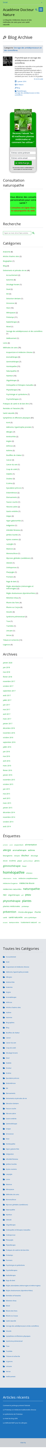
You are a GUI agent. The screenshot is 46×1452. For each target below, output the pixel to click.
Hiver (8, 308)
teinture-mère (14, 922)
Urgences (6, 644)
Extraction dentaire (13, 298)
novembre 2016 (9, 733)
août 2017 (7, 695)
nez (4, 894)
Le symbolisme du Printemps (13, 1414)
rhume (37, 912)
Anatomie (6, 252)
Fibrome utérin (11, 507)
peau (28, 894)
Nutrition (9, 376)
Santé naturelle (8, 413)
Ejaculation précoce (13, 488)
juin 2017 (6, 705)
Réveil (8, 326)
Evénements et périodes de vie (14, 270)
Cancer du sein (11, 464)
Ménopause (10, 312)
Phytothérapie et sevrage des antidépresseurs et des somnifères (28, 60)
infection (29, 873)
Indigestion (10, 525)
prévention (9, 911)
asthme (31, 850)
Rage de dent (11, 581)
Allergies (9, 432)
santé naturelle (16, 917)
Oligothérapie (11, 380)
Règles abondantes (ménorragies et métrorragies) (23, 1286)
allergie (7, 850)
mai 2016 (6, 756)
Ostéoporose (11, 567)
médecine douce (26, 883)
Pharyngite (10, 572)
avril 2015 (6, 798)
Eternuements (11, 497)
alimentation (31, 844)
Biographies (7, 261)
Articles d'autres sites (11, 256)
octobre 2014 (8, 822)
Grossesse (10, 303)
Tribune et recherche (11, 640)
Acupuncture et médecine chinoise (19, 352)
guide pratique (28, 861)
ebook (5, 861)
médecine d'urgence (10, 883)
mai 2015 (6, 794)
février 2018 (7, 677)
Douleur (9, 478)
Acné (8, 422)
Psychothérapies (12, 399)
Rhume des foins (12, 602)
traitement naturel (29, 922)
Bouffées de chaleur (14, 455)
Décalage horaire (12, 284)
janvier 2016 (7, 775)
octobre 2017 (8, 686)
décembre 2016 (9, 728)
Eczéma (9, 483)
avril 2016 (6, 761)
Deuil (8, 289)
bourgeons (7, 855)
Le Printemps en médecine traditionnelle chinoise (19, 1410)
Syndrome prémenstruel (15, 616)
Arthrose (9, 446)
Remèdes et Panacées (11, 408)
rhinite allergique (25, 912)
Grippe (8, 516)
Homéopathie (11, 366)
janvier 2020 (7, 663)
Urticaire (9, 631)
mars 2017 (7, 719)
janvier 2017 (7, 723)
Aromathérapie (12, 357)
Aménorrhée (11, 436)
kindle (15, 878)
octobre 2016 (8, 737)
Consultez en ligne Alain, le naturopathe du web (23, 209)
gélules (37, 861)
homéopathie (14, 872)
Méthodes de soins (10, 347)
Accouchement (12, 275)
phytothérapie (11, 901)
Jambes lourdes (12, 535)
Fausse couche (12, 502)
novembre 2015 (9, 780)
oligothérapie (14, 895)
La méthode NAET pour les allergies (15, 1423)
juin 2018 (6, 667)
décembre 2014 (9, 812)
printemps (25, 906)
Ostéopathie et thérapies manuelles (19, 385)
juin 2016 (6, 751)
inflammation (7, 878)
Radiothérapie (11, 322)
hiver (24, 866)
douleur (25, 855)
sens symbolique (30, 917)
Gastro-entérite (12, 511)
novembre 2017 (9, 681)
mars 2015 (7, 803)
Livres (5, 343)
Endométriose (11, 493)
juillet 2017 (7, 700)
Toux (8, 621)
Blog (4, 266)
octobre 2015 (8, 784)
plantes (26, 901)
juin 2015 (6, 789)
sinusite (5, 922)
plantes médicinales (11, 906)
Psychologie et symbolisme (16, 394)
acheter (5, 845)
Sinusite (9, 612)
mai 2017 (6, 709)
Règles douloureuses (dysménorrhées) (21, 593)
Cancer (9, 460)
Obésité (9, 563)
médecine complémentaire (28, 878)
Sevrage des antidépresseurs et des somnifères (27, 94)
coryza (17, 855)
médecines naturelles (12, 889)
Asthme (9, 450)
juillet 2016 (7, 747)
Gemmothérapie (12, 361)
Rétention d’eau (12, 598)
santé (5, 917)
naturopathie (31, 889)
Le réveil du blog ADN (10, 1418)
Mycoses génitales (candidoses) (18, 558)
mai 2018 (6, 672)
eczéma (12, 860)
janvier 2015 (7, 808)
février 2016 (7, 770)
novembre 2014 (9, 817)
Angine (8, 441)
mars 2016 (7, 765)
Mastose (9, 549)
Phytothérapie (21, 91)
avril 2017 (6, 714)
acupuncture (18, 845)
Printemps (10, 317)
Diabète (9, 474)
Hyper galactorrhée (13, 521)
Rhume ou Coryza (13, 607)
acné (11, 845)
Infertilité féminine (13, 530)
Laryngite (9, 544)
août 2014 (7, 826)
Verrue (8, 635)
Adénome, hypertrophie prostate (18, 427)
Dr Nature (20, 85)
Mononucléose (12, 553)
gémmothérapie (12, 865)
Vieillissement (11, 338)
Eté (7, 294)
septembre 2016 (9, 742)
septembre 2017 (9, 691)
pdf (22, 895)
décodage (34, 856)
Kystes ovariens (12, 539)
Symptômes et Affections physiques (16, 418)
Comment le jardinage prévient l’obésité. (16, 1406)
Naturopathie (11, 371)
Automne (9, 280)
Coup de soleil (11, 469)
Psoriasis (9, 577)
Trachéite (9, 626)
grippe (19, 861)
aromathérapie (19, 850)
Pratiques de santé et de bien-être (16, 404)
